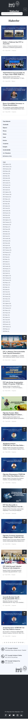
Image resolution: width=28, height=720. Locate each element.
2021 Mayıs (6, 310)
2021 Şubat (6, 317)
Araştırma (5, 143)
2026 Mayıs (6, 171)
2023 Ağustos (7, 247)
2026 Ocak (6, 180)
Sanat (4, 137)
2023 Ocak (6, 264)
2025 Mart (6, 203)
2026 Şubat (6, 178)
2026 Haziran (7, 169)
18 (18, 642)
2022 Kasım (6, 268)
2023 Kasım (6, 240)
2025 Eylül (6, 189)
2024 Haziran (7, 224)
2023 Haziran (7, 252)
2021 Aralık (6, 294)
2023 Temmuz (7, 250)
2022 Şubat (6, 289)
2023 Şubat (6, 261)
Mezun (4, 131)
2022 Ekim (6, 271)
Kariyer (5, 140)
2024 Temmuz (7, 222)
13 (8, 642)
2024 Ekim (6, 215)
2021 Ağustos (7, 303)
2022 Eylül (6, 273)
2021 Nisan (6, 312)
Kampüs (5, 146)
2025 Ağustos (7, 192)
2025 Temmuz (7, 194)
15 (12, 642)
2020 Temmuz (7, 326)
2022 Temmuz (7, 278)
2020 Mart (6, 331)
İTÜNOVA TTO (7, 156)
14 (10, 642)
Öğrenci (5, 127)
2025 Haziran (7, 196)
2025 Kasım (6, 185)
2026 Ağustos (7, 164)
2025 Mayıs (6, 199)
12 (6, 642)
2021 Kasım (6, 296)
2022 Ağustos (7, 275)
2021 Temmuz (7, 305)
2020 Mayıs (6, 329)
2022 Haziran (7, 280)
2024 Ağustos (7, 220)
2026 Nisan (6, 173)
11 (4, 642)
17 (16, 642)
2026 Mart (6, 175)
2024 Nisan (6, 229)
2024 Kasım (6, 213)
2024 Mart (6, 231)
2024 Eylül (6, 217)
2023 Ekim (6, 243)
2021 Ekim (6, 298)
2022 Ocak (6, 291)
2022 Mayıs (6, 282)
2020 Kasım (6, 324)
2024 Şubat (6, 233)
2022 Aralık (6, 266)
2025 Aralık (6, 182)
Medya (4, 134)
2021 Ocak (6, 319)
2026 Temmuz (7, 166)
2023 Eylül (6, 245)
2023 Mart (6, 259)
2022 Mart (6, 287)
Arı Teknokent (7, 153)
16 (14, 642)
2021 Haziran (7, 308)
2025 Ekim (6, 187)
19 (20, 642)
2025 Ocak (6, 208)
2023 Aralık (6, 238)
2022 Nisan (6, 284)
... (2, 642)
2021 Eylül (6, 301)
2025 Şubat (6, 206)
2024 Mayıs (6, 226)
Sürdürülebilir (6, 150)
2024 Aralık (6, 210)
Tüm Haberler (6, 121)
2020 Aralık (6, 322)
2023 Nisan (6, 257)
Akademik (5, 124)
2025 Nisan (6, 201)
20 (22, 642)
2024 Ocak (6, 236)
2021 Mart (6, 315)
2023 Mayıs (6, 254)
